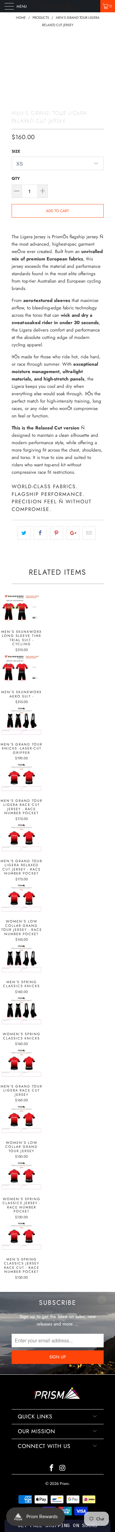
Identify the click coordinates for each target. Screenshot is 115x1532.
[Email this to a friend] (89, 533)
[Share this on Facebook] (40, 533)
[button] (57, 1526)
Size (16, 151)
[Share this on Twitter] (24, 533)
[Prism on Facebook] (51, 1468)
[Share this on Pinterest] (56, 533)
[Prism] (57, 6)
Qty (16, 178)
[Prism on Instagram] (62, 1468)
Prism (64, 1483)
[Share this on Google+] (72, 533)
